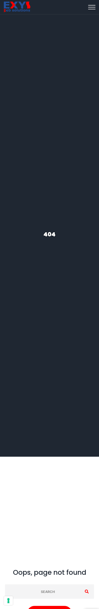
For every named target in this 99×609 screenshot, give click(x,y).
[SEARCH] (87, 591)
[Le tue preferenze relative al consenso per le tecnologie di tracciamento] (8, 600)
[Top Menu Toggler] (92, 7)
